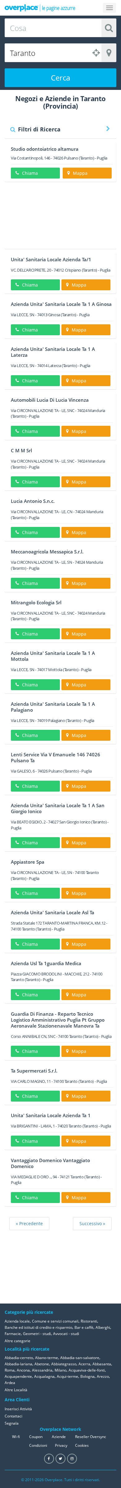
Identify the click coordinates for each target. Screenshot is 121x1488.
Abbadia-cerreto (19, 1357)
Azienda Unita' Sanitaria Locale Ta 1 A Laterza (53, 352)
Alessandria (42, 1370)
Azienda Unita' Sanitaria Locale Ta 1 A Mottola (53, 656)
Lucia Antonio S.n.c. (33, 501)
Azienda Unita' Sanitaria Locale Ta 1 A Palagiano (53, 707)
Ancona (23, 1370)
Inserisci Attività (18, 1409)
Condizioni (38, 1445)
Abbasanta (101, 1364)
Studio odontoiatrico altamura (44, 149)
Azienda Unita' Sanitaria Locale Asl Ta (52, 912)
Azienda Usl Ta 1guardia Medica (46, 963)
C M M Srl (21, 450)
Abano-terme (46, 1357)
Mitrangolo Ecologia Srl (36, 602)
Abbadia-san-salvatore (79, 1357)
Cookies (82, 1445)
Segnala (12, 1423)
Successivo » (92, 1223)
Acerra (84, 1364)
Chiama (30, 173)
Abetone (41, 1364)
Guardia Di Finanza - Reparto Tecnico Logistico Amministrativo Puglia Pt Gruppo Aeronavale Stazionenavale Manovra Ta (58, 1020)
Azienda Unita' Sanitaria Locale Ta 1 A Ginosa (61, 304)
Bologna (87, 1376)
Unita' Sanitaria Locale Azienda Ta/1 (51, 259)
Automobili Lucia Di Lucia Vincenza (50, 400)
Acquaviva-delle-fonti (87, 1370)
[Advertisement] (60, 217)
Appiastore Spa (27, 862)
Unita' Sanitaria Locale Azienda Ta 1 (51, 1115)
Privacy (61, 1445)
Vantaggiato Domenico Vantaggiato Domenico (50, 1163)
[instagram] (72, 1459)
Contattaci (13, 1416)
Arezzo (103, 1376)
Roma (10, 1370)
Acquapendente (18, 1376)
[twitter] (60, 1459)
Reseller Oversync (90, 1436)
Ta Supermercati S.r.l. (34, 1071)
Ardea (10, 1382)
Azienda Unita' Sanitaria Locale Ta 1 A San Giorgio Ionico (58, 808)
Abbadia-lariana (18, 1364)
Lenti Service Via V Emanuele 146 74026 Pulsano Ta (55, 757)
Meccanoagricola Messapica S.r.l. (47, 551)
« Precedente (29, 1223)
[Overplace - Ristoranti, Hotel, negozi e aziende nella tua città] (40, 8)
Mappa (80, 173)
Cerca (60, 77)
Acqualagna (44, 1376)
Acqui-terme (67, 1376)
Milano (60, 1370)
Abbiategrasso (63, 1364)
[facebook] (49, 1459)
